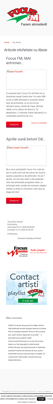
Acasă (6, 42)
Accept (41, 399)
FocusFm (5, 392)
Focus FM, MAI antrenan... (18, 60)
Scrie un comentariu (39, 123)
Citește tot (14, 124)
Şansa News (17, 318)
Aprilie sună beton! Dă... (26, 139)
